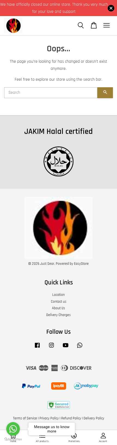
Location (58, 295)
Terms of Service (25, 418)
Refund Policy (71, 418)
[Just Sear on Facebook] (37, 348)
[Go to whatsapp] (13, 429)
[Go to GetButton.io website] (13, 439)
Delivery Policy (94, 418)
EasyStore (81, 263)
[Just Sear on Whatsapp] (80, 348)
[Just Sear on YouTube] (65, 348)
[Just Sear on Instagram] (51, 348)
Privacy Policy (49, 418)
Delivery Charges (58, 315)
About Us (58, 308)
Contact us (58, 301)
